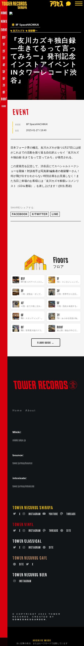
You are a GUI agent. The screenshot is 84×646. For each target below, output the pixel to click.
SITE (68, 530)
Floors (60, 259)
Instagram (35, 513)
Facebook (20, 214)
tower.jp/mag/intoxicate (23, 486)
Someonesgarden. (30, 619)
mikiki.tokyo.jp (19, 440)
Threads (71, 513)
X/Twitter (39, 214)
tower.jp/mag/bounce (22, 463)
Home (17, 410)
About (30, 410)
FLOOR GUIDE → (45, 342)
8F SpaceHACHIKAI (27, 24)
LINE (55, 214)
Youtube (53, 513)
